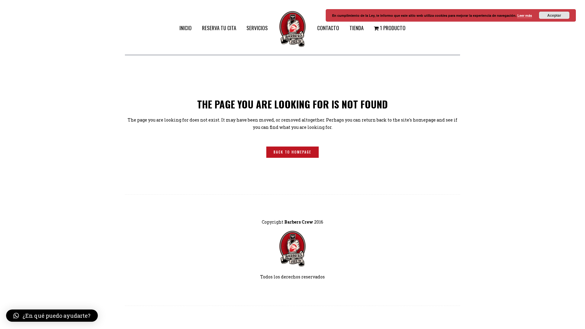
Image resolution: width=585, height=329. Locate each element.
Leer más (524, 15)
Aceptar (554, 15)
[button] (52, 316)
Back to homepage (292, 152)
